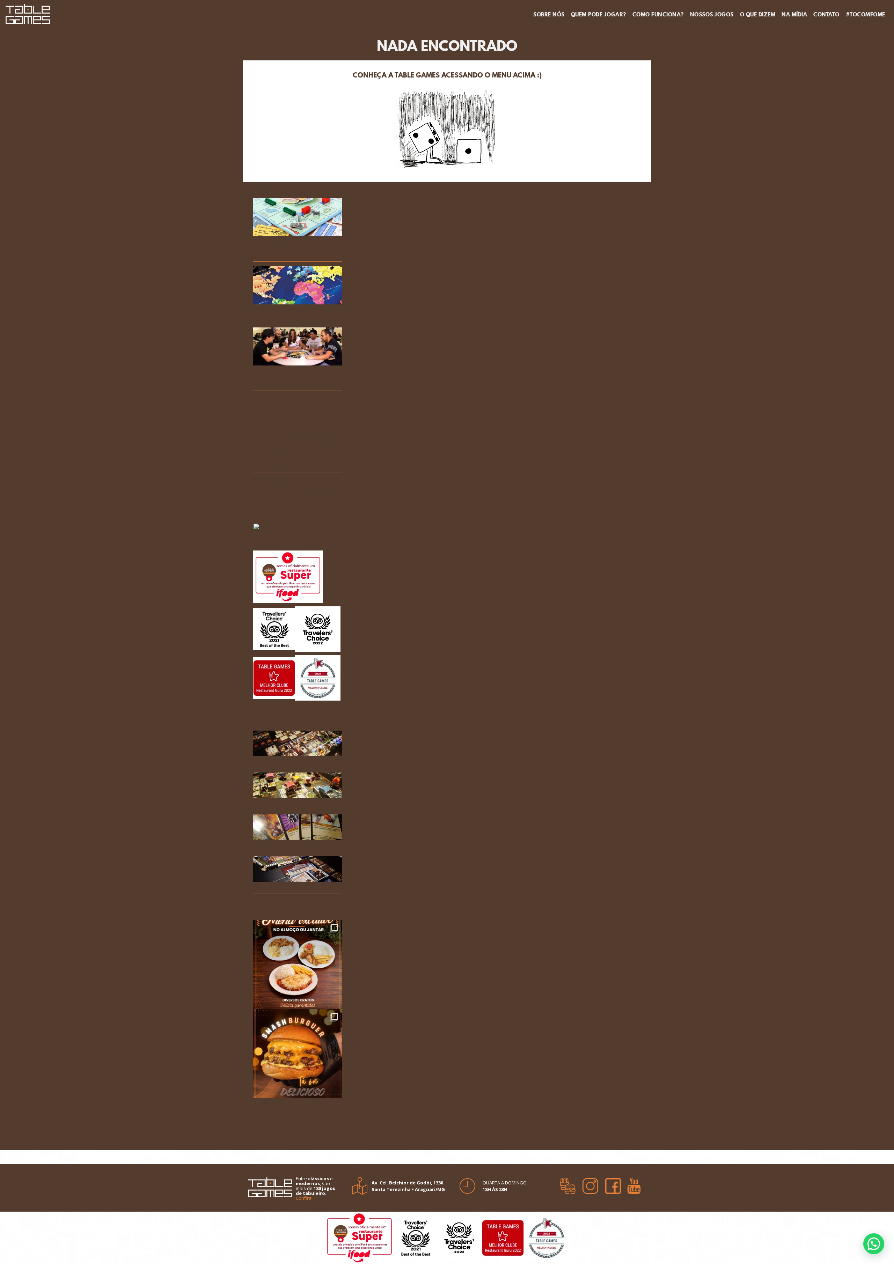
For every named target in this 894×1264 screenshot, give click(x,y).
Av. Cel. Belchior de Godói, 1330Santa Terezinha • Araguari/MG (408, 1186)
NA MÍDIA (794, 14)
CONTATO (826, 14)
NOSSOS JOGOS (712, 14)
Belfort (263, 887)
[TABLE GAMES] (28, 13)
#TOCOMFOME (865, 14)
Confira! (304, 1198)
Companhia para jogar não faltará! (290, 423)
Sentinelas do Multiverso (288, 845)
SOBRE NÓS (549, 14)
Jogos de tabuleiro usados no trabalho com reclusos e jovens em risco (294, 248)
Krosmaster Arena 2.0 (283, 803)
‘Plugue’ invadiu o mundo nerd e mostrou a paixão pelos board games (297, 377)
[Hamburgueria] (568, 1183)
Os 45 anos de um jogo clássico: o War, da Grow (289, 312)
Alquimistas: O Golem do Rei (290, 761)
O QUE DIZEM (758, 14)
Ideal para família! (278, 479)
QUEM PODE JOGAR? (598, 14)
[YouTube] (634, 1183)
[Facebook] (613, 1183)
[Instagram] (590, 1183)
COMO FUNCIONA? (658, 14)
